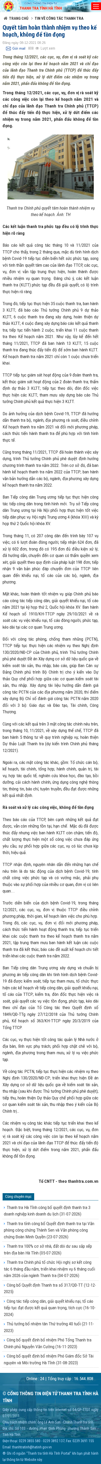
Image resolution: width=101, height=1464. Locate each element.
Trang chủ (18, 18)
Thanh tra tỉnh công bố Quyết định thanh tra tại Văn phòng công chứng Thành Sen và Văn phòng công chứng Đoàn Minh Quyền (49, 1230)
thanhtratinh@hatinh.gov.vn (32, 1447)
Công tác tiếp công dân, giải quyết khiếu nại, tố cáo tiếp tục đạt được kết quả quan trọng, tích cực (50, 1308)
